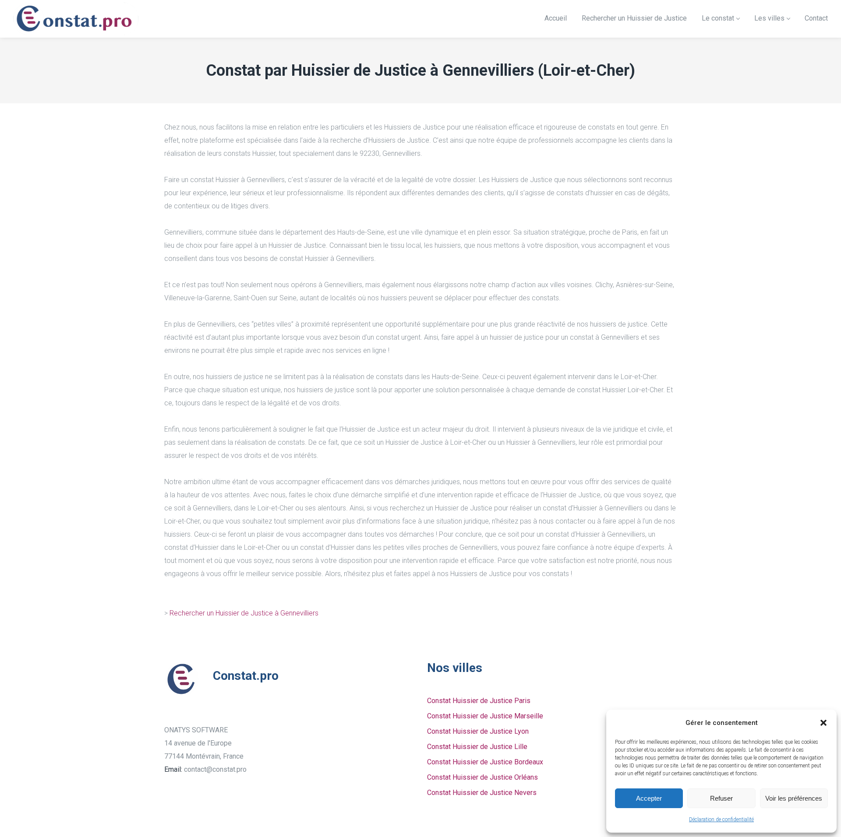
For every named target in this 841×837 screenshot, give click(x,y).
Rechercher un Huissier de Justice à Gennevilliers (244, 613)
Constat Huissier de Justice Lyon (478, 731)
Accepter (649, 798)
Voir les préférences (793, 798)
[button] (823, 722)
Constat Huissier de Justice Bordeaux (485, 762)
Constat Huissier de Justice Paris (478, 700)
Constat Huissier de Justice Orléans (482, 777)
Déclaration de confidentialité (721, 819)
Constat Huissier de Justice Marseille (485, 716)
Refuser (721, 798)
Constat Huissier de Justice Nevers (482, 792)
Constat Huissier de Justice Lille (477, 746)
